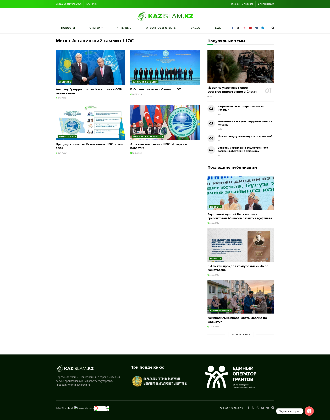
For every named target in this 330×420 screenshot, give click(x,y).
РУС (94, 4)
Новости (68, 27)
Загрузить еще (241, 334)
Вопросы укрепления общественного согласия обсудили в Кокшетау (243, 149)
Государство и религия (148, 136)
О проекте (247, 4)
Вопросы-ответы (163, 27)
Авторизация (266, 4)
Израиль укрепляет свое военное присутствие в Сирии (232, 90)
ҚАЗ (88, 4)
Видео (195, 27)
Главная (235, 4)
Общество (65, 81)
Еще (218, 27)
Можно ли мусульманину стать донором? (245, 136)
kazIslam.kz (68, 408)
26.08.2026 (214, 223)
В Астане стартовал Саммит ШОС (155, 89)
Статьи (94, 27)
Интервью (124, 27)
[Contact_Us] (309, 411)
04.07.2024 (62, 98)
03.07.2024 (62, 153)
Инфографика (67, 136)
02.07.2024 (137, 153)
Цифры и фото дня (145, 81)
